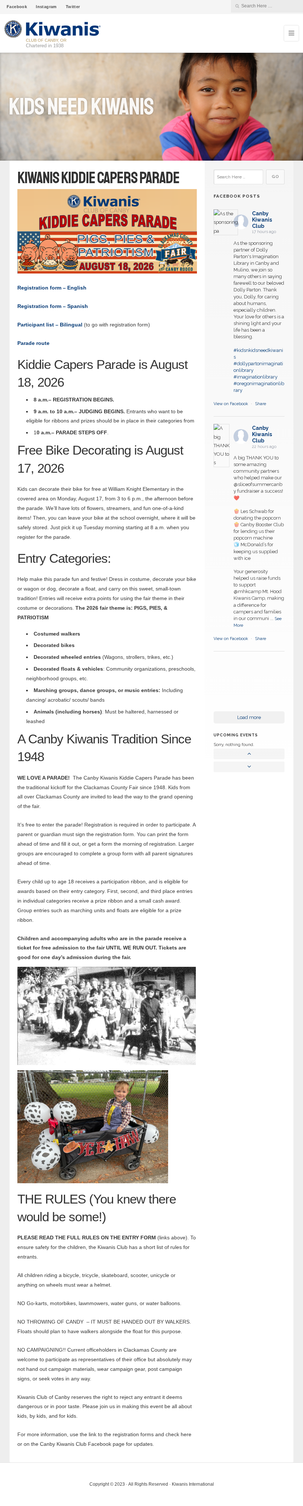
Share (260, 403)
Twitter (73, 6)
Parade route (33, 343)
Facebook (17, 6)
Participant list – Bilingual (49, 325)
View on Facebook (231, 403)
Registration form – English (51, 288)
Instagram (46, 6)
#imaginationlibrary (256, 377)
